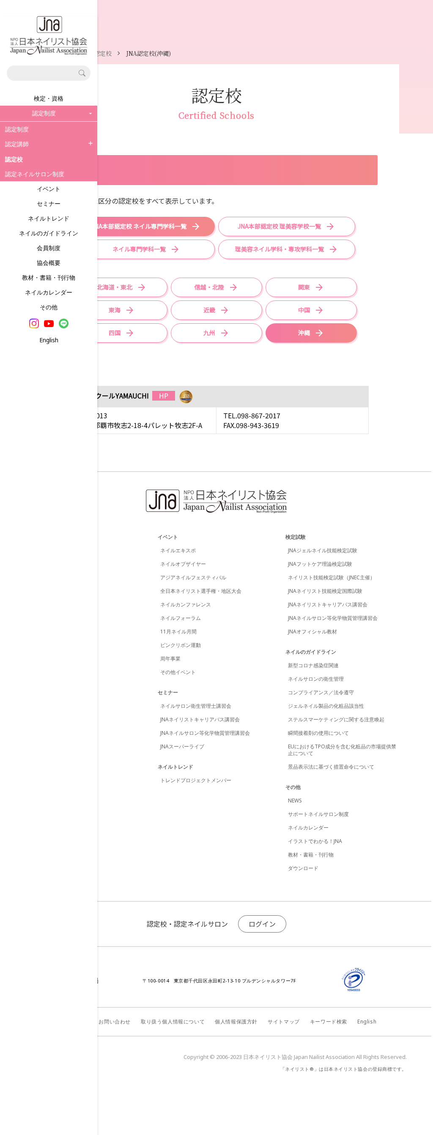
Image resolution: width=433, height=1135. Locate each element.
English (48, 340)
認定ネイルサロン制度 (34, 174)
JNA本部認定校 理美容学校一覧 (279, 226)
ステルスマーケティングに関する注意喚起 (336, 719)
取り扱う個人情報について (173, 1021)
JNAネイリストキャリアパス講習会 (200, 719)
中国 (304, 310)
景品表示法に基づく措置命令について (331, 766)
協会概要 (48, 263)
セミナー (48, 203)
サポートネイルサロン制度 (318, 814)
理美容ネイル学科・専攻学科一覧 (279, 249)
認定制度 (17, 129)
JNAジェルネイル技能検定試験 (322, 550)
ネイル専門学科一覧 (139, 249)
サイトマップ (284, 1021)
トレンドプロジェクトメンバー (195, 780)
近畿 (209, 310)
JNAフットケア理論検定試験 (320, 564)
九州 (209, 332)
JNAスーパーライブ (182, 746)
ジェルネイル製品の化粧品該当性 (326, 705)
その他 (49, 307)
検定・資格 (48, 98)
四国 (115, 332)
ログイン (262, 924)
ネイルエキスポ (178, 550)
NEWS (295, 800)
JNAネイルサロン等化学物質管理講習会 (205, 733)
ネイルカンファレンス (185, 604)
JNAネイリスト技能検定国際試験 (325, 591)
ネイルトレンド (48, 218)
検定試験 (295, 536)
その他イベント (178, 672)
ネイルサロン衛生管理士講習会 (195, 705)
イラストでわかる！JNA (315, 841)
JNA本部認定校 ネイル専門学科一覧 (138, 226)
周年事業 (170, 658)
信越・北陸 (209, 287)
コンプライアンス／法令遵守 (321, 692)
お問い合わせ (115, 1021)
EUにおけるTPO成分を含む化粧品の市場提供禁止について (342, 750)
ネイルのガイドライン (48, 233)
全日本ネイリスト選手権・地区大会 (200, 591)
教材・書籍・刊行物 (48, 277)
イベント (48, 189)
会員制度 (48, 248)
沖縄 (304, 332)
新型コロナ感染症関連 (313, 665)
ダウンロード (303, 868)
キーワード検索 (328, 1021)
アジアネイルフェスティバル (193, 577)
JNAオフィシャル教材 (312, 631)
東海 (115, 310)
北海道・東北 (114, 287)
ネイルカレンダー (48, 292)
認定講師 (17, 144)
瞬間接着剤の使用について (318, 733)
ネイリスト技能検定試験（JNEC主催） (331, 577)
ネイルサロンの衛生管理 (316, 678)
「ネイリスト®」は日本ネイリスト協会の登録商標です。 (343, 1069)
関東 (304, 287)
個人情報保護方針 (236, 1021)
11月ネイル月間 (178, 631)
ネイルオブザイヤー (183, 564)
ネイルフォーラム (180, 618)
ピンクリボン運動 (180, 645)
